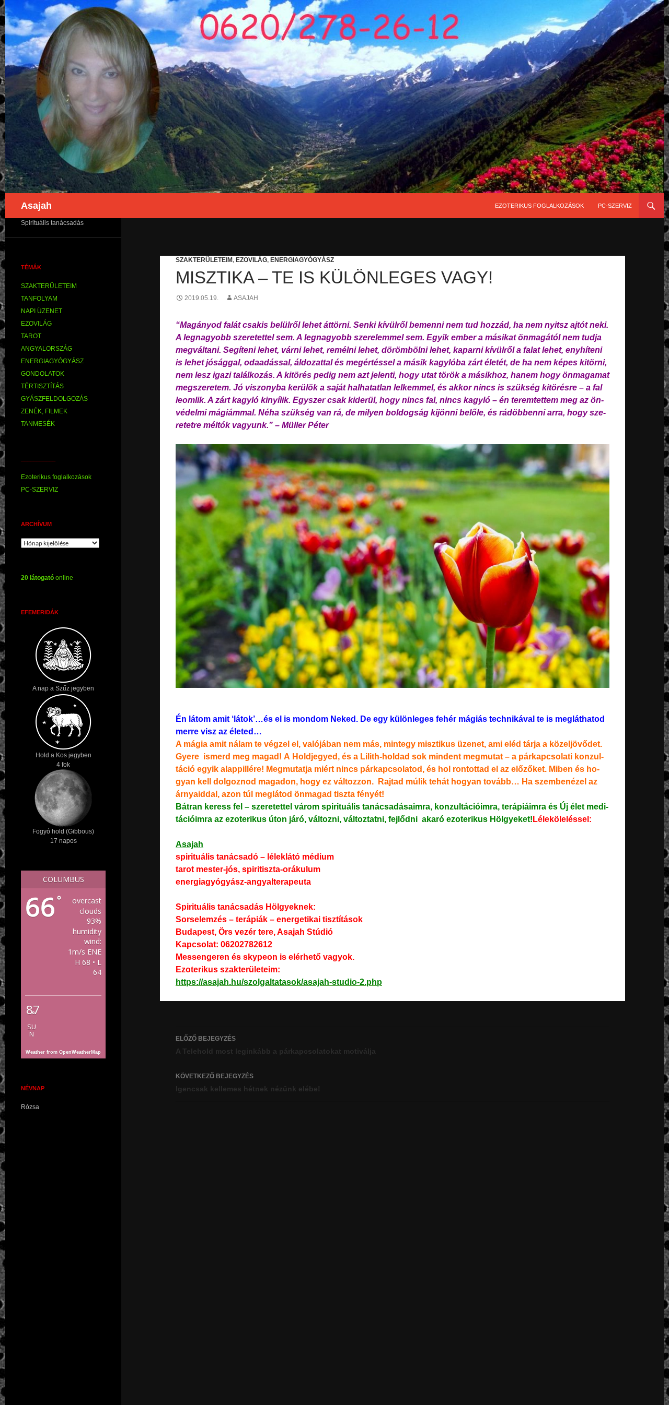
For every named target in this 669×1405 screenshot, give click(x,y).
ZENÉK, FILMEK (44, 411)
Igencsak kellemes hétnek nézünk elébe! (248, 1083)
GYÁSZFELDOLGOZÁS (54, 398)
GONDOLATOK (42, 373)
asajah (246, 298)
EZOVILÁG (251, 260)
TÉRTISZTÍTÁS (42, 386)
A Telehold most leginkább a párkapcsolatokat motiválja (276, 1045)
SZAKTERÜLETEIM (204, 260)
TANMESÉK (38, 423)
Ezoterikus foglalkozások (539, 206)
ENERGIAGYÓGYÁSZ (302, 260)
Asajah (36, 205)
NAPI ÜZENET (41, 311)
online (47, 577)
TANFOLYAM (39, 298)
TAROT (31, 336)
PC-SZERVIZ (615, 206)
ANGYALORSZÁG (46, 348)
